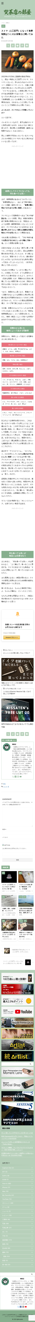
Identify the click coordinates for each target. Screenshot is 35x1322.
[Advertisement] (17, 168)
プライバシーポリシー (10, 1316)
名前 (4, 829)
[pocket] (17, 45)
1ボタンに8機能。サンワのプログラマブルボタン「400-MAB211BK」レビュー (17, 1149)
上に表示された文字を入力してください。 (14, 848)
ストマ (5, 786)
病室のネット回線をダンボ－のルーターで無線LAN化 (25, 934)
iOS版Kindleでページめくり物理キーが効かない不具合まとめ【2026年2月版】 (17, 1154)
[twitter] (8, 45)
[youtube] (21, 777)
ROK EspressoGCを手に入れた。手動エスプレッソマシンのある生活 (17, 1137)
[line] (27, 45)
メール (4, 837)
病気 (4, 783)
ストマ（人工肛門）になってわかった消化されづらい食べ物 (8, 886)
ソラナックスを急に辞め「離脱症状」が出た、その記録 (25, 886)
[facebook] (13, 45)
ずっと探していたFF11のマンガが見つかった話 (17, 1133)
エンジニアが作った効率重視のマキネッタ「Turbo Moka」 (15, 1143)
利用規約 (19, 1316)
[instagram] (18, 777)
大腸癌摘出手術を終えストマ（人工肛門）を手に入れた (8, 934)
